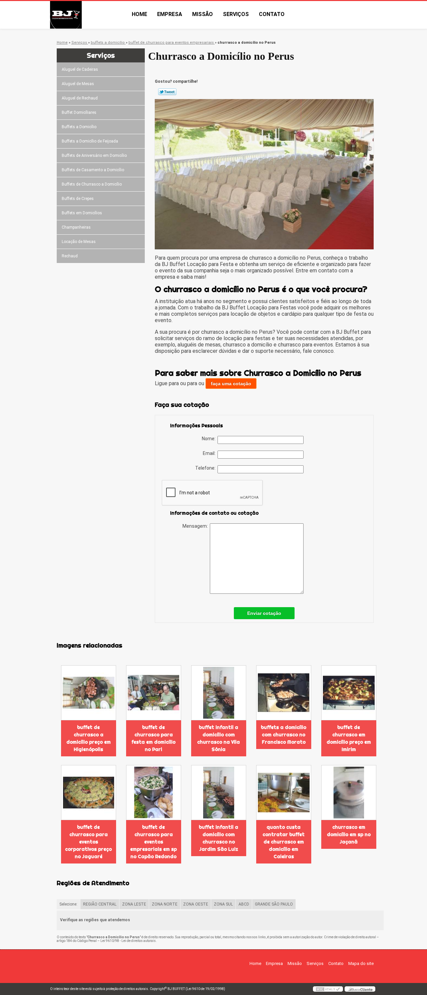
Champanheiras (76, 227)
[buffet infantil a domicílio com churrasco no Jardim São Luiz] (218, 792)
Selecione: (68, 904)
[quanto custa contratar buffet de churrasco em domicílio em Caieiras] (283, 792)
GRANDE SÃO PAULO (274, 904)
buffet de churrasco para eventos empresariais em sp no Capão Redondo (153, 841)
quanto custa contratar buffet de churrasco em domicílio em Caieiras (284, 841)
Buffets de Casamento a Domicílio (93, 170)
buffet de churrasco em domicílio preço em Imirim (349, 738)
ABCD (244, 904)
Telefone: (206, 468)
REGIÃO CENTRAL (99, 904)
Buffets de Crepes (78, 198)
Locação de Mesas (79, 241)
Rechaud (70, 256)
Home (139, 14)
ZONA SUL (223, 904)
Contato (272, 14)
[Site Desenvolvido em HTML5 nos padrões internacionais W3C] (328, 989)
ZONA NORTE (164, 904)
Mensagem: (196, 526)
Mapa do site (361, 963)
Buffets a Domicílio (79, 127)
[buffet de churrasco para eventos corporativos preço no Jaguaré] (88, 792)
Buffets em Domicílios (82, 213)
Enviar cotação (264, 613)
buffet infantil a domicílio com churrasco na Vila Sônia (218, 738)
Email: (210, 453)
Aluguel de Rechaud (80, 98)
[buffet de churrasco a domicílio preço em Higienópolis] (88, 692)
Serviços (236, 14)
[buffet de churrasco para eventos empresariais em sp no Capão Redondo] (153, 792)
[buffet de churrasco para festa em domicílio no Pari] (153, 692)
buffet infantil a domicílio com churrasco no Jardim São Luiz (218, 838)
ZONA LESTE (134, 904)
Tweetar (167, 91)
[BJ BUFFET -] (88, 15)
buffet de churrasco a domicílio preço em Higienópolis (88, 738)
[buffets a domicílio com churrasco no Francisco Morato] (283, 692)
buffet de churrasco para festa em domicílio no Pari (153, 738)
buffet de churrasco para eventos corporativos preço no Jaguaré (88, 841)
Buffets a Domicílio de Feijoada (90, 141)
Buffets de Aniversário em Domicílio (94, 155)
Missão (202, 14)
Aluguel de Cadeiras (80, 69)
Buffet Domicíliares (79, 112)
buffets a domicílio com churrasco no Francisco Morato (283, 734)
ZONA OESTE (195, 904)
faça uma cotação (231, 383)
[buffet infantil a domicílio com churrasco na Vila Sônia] (218, 692)
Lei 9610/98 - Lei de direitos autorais (128, 941)
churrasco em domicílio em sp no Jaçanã (349, 834)
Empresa (169, 14)
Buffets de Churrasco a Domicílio (92, 184)
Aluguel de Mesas (78, 83)
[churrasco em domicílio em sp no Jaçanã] (348, 792)
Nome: (210, 438)
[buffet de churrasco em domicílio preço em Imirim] (348, 692)
